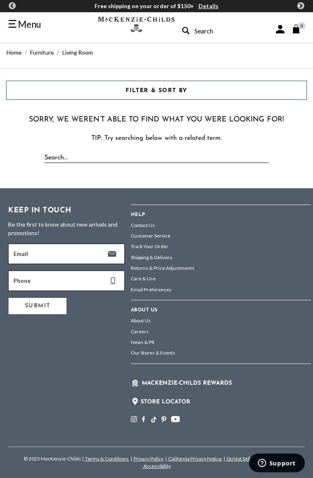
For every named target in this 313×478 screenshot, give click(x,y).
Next (301, 6)
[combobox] (209, 31)
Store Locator (165, 402)
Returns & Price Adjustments (162, 268)
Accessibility (157, 466)
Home (14, 52)
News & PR (142, 342)
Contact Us (143, 225)
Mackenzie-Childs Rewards (187, 383)
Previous (12, 6)
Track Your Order (149, 246)
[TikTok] (153, 419)
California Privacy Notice (195, 459)
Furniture (42, 52)
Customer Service (150, 236)
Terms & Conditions (107, 459)
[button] (280, 29)
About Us (141, 320)
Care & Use (143, 278)
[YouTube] (175, 419)
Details (208, 5)
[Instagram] (134, 419)
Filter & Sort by (156, 91)
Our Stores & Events (153, 353)
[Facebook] (143, 419)
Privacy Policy (148, 459)
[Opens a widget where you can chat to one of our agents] (277, 464)
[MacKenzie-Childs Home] (136, 23)
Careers (140, 331)
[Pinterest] (163, 419)
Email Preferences (151, 289)
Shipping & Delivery (151, 257)
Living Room (77, 52)
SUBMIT (37, 306)
